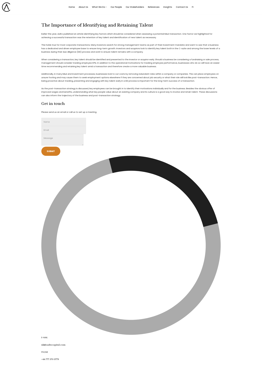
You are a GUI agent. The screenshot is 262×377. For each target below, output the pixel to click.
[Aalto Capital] (7, 7)
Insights (167, 7)
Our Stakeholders (135, 7)
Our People (116, 7)
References (154, 7)
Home (72, 7)
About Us (83, 7)
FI (192, 7)
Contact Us (182, 7)
